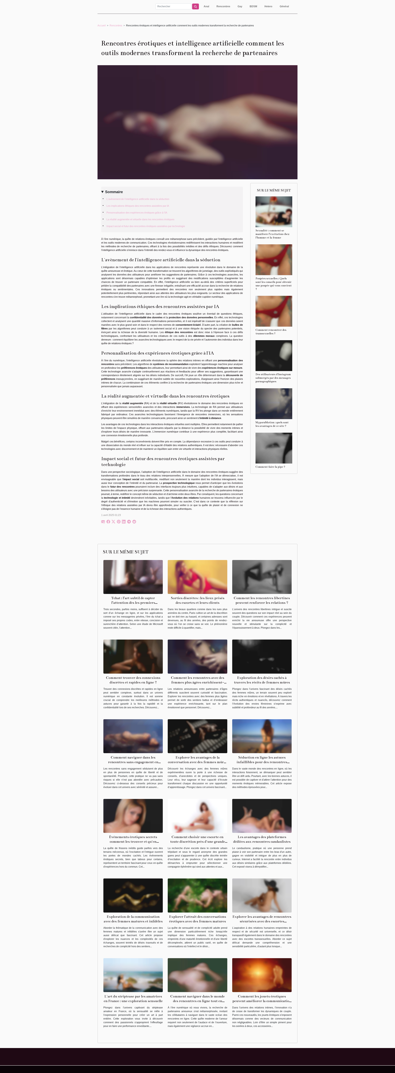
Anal (206, 6)
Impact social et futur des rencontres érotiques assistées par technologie (145, 226)
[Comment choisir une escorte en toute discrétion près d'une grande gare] (197, 815)
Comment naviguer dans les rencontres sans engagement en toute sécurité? (133, 762)
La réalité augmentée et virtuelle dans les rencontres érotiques (140, 219)
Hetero (268, 6)
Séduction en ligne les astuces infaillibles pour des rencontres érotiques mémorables (262, 762)
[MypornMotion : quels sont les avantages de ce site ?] (274, 403)
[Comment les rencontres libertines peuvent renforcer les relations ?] (262, 576)
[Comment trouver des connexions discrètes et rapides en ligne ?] (133, 656)
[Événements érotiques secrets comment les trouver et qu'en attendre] (133, 815)
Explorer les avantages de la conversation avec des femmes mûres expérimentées (197, 762)
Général (284, 6)
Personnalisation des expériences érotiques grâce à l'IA (136, 212)
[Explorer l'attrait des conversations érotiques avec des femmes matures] (197, 895)
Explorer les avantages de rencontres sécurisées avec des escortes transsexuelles (262, 921)
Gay (240, 6)
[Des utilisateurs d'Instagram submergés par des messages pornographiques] (274, 355)
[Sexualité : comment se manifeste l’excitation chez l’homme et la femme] (274, 211)
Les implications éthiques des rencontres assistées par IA (137, 206)
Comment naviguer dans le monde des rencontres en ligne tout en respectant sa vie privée (197, 1001)
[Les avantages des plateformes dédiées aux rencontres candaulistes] (262, 815)
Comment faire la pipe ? (270, 466)
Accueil (102, 25)
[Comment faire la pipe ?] (274, 448)
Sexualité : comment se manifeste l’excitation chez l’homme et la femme (272, 234)
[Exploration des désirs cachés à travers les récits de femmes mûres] (262, 656)
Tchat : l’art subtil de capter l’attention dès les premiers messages (133, 602)
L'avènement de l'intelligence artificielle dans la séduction (137, 199)
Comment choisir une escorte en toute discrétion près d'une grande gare (197, 841)
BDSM (253, 6)
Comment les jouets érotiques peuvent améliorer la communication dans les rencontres (261, 1001)
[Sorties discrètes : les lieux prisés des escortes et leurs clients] (197, 576)
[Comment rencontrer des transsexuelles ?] (274, 311)
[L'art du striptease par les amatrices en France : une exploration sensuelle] (133, 975)
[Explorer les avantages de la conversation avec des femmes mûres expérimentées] (197, 736)
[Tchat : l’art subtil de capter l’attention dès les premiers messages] (133, 576)
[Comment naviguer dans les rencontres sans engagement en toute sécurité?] (133, 736)
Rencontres (223, 6)
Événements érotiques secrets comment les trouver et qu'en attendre (133, 841)
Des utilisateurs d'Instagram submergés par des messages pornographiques (273, 378)
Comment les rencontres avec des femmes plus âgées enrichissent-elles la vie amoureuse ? (197, 682)
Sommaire (114, 192)
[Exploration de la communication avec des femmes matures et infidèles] (133, 895)
